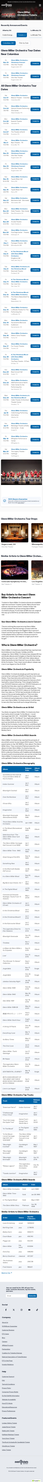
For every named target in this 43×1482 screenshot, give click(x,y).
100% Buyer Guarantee (9, 1326)
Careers (4, 1341)
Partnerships (6, 1349)
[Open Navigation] (40, 5)
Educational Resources (9, 1407)
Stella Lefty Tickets (8, 1431)
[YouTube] (29, 1310)
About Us (5, 1322)
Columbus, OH (8, 43)
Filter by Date (23, 43)
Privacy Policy (6, 1388)
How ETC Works (7, 1403)
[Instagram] (21, 1310)
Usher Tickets (6, 1450)
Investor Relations (8, 1364)
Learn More (21, 502)
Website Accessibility (9, 1399)
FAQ (3, 1380)
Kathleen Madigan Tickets (10, 1434)
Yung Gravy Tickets (8, 1438)
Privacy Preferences (8, 1411)
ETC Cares (5, 1334)
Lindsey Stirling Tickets (9, 1423)
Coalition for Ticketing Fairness (12, 1353)
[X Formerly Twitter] (14, 1310)
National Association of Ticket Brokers (14, 1357)
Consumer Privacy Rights (10, 1392)
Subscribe (32, 1296)
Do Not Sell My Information (10, 1396)
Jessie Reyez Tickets (8, 1427)
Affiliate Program (7, 1345)
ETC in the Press (7, 1361)
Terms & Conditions (8, 1384)
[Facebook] (6, 1310)
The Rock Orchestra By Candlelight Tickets (16, 1442)
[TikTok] (37, 1310)
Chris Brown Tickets (8, 1446)
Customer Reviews (8, 1330)
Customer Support (8, 1376)
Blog (3, 1338)
